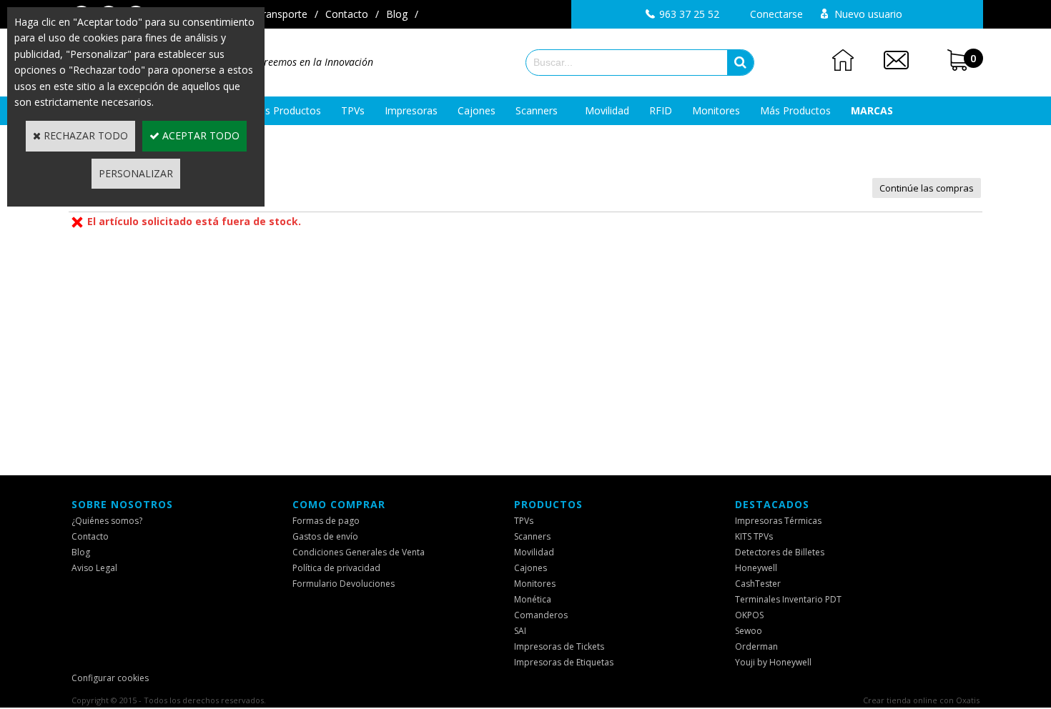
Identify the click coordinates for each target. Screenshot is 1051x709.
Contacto (346, 14)
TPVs (353, 110)
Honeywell (756, 568)
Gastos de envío (325, 536)
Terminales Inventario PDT (788, 599)
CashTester (758, 583)
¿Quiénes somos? (106, 521)
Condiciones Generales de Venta (358, 552)
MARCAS (872, 110)
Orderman (756, 646)
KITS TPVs (754, 536)
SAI (520, 631)
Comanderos (541, 615)
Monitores (716, 110)
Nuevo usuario (868, 14)
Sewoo (748, 631)
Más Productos (795, 110)
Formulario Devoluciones (343, 583)
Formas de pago (326, 521)
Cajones (476, 110)
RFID (660, 110)
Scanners (536, 110)
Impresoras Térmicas (778, 521)
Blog (397, 14)
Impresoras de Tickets (559, 646)
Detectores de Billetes (779, 552)
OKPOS (749, 615)
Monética (532, 599)
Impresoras (411, 110)
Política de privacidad (336, 568)
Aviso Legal (94, 568)
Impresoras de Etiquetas (563, 662)
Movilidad (607, 110)
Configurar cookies (110, 678)
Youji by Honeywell (773, 662)
